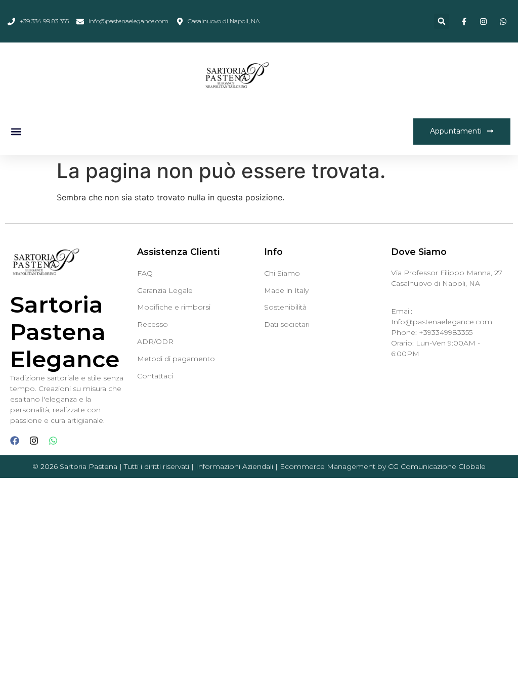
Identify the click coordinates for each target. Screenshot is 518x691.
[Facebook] (14, 440)
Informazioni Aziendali (234, 466)
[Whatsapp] (53, 440)
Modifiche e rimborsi (173, 307)
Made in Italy (286, 290)
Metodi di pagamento (176, 358)
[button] (441, 21)
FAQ (145, 273)
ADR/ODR (155, 341)
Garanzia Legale (165, 290)
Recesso (152, 324)
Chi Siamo (282, 273)
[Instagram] (33, 440)
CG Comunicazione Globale (437, 466)
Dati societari (287, 324)
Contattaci (155, 375)
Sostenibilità (285, 307)
